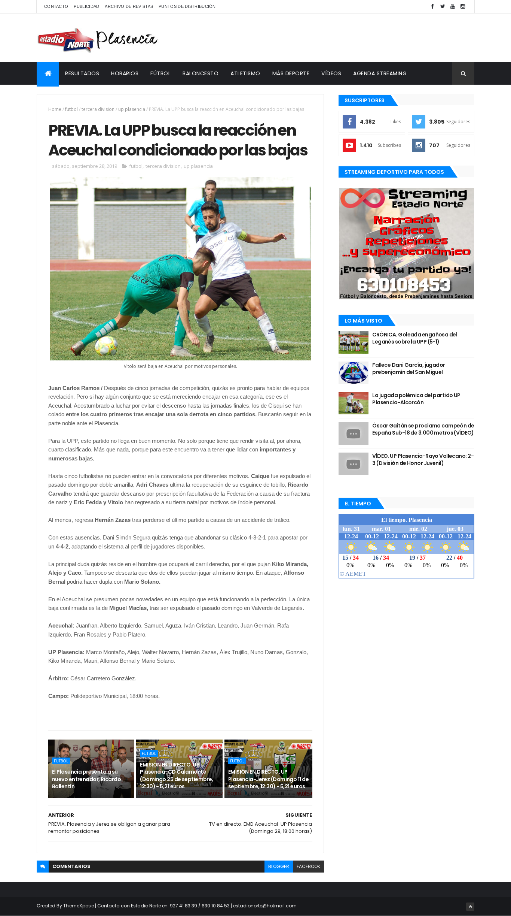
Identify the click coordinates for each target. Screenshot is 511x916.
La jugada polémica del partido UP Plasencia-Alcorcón (416, 399)
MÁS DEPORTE (291, 73)
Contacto (56, 6)
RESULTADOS (82, 73)
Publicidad (86, 6)
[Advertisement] (338, 38)
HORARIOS (124, 73)
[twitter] (442, 6)
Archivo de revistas (129, 6)
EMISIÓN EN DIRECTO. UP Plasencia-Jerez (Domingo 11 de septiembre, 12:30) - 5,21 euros (268, 779)
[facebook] (432, 6)
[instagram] (463, 6)
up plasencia (131, 109)
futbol (71, 109)
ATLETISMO (245, 73)
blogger (278, 866)
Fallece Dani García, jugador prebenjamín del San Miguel (408, 368)
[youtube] (453, 6)
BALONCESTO (200, 73)
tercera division (98, 109)
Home (54, 109)
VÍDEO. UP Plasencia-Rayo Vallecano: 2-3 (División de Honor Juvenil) (423, 459)
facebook (308, 866)
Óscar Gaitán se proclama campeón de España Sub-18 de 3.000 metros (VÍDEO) (423, 429)
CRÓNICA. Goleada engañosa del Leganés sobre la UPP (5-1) (414, 338)
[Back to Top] (470, 907)
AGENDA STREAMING (380, 73)
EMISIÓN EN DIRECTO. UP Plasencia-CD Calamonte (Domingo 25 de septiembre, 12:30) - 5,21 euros (176, 775)
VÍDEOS (331, 73)
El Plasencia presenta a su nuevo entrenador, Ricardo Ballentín (86, 779)
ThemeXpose (78, 906)
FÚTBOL (160, 73)
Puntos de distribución (187, 6)
